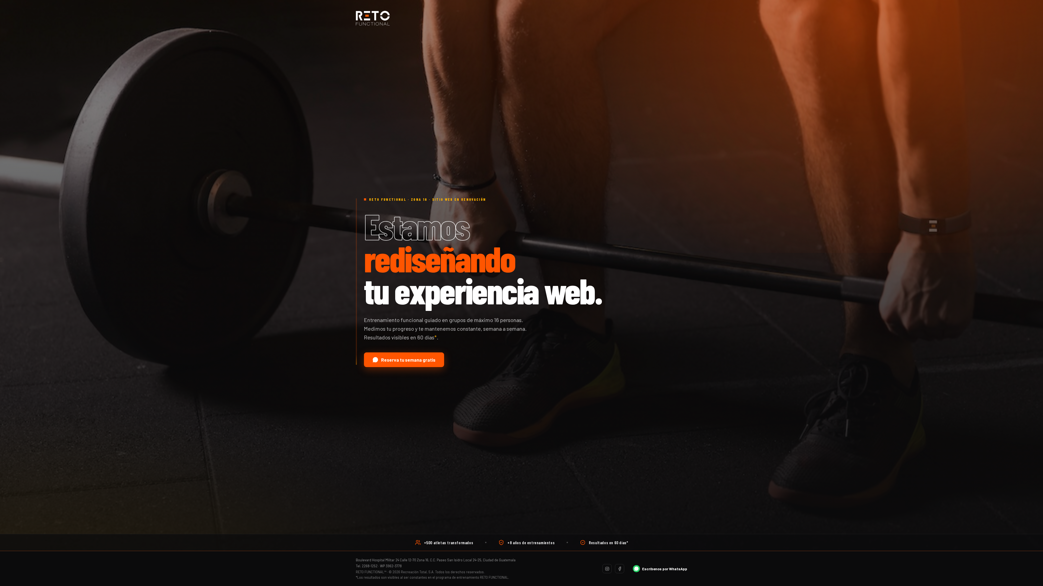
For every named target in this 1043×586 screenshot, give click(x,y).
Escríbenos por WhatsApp (664, 568)
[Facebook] (619, 568)
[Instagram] (607, 568)
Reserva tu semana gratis (408, 359)
